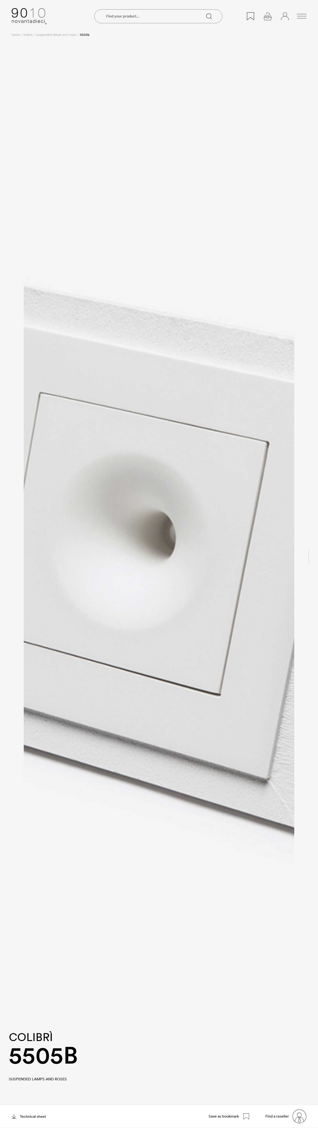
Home (16, 35)
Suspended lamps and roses (56, 35)
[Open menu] (301, 16)
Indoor (28, 35)
